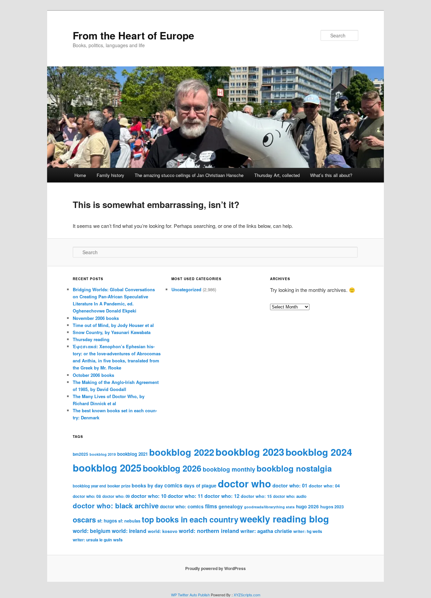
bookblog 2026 (172, 468)
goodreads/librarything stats (269, 506)
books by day (147, 485)
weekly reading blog (284, 518)
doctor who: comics (182, 506)
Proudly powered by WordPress (215, 568)
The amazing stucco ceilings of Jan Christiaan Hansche (189, 175)
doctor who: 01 (289, 485)
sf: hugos (107, 520)
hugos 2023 (332, 507)
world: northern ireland (209, 531)
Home (80, 175)
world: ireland (129, 531)
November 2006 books (96, 318)
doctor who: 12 (221, 495)
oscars (84, 519)
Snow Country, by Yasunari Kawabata (112, 332)
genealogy (231, 506)
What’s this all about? (331, 175)
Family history (110, 175)
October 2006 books (93, 375)
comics (173, 485)
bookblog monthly (229, 469)
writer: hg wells (307, 531)
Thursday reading (91, 339)
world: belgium (91, 531)
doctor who (244, 483)
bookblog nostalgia (294, 468)
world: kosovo (162, 531)
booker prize (118, 486)
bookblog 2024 (319, 452)
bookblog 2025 (107, 467)
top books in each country (190, 519)
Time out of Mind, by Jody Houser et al (113, 325)
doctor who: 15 (256, 496)
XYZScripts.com (247, 594)
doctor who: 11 (185, 496)
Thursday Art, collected (277, 175)
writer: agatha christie (266, 531)
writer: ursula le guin (92, 540)
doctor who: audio (289, 496)
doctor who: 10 (148, 496)
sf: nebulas (129, 521)
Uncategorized (186, 289)
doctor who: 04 (324, 486)
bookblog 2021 (132, 454)
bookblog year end (89, 485)
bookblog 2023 (250, 452)
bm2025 (80, 454)
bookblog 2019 (103, 454)
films (211, 506)
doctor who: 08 (87, 496)
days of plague (200, 485)
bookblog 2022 (181, 451)
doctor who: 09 (116, 496)
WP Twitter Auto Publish (190, 594)
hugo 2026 (307, 506)
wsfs (118, 539)
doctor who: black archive (116, 505)
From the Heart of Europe (133, 35)
